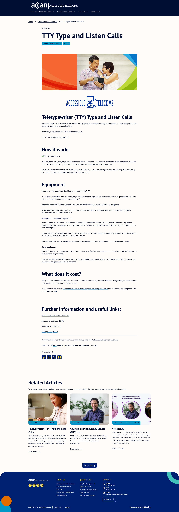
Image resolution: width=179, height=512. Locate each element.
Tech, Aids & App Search (87, 484)
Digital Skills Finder (85, 487)
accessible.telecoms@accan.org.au (116, 494)
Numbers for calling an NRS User (53, 321)
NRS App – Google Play (50, 332)
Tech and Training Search (41, 12)
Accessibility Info (62, 495)
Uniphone (90, 204)
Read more (32, 451)
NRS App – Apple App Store (51, 326)
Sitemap (67, 507)
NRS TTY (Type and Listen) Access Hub (55, 316)
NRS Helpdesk (57, 259)
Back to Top (88, 465)
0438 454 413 (110, 490)
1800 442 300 (110, 485)
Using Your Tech (85, 493)
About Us (82, 12)
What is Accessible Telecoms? (66, 484)
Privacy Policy (58, 507)
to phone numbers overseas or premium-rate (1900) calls (85, 288)
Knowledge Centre (65, 12)
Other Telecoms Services (87, 496)
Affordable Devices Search (88, 490)
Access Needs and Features (65, 492)
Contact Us (95, 12)
